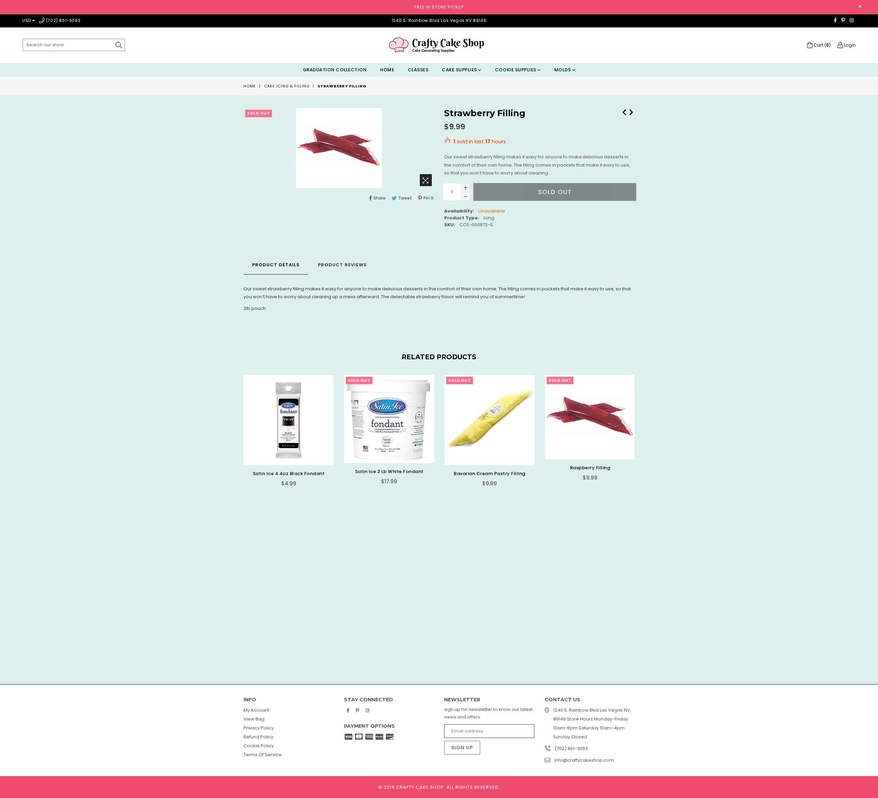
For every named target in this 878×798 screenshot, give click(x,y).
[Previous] (624, 111)
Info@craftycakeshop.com (584, 760)
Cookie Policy (259, 745)
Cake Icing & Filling (287, 86)
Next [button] (641, 508)
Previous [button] (236, 508)
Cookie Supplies (516, 69)
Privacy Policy (259, 728)
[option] (283, 435)
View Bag (254, 719)
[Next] (631, 111)
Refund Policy (258, 737)
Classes (418, 69)
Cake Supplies (460, 69)
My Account (256, 710)
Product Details (276, 265)
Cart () (821, 45)
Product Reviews (342, 265)
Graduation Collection (335, 69)
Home (387, 69)
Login (849, 45)
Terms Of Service (263, 754)
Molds (563, 69)
